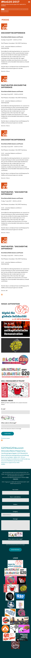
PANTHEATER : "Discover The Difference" (14, 193)
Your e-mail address (15, 497)
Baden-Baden (13, 457)
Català (3, 9)
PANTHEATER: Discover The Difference (13, 86)
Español (3, 11)
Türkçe (7, 11)
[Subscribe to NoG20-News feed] (15, 440)
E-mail (3, 409)
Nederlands (7, 9)
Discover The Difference (13, 33)
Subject (15, 504)
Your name (15, 489)
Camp (23, 451)
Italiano (23, 9)
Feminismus (4, 462)
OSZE (17, 462)
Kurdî (27, 9)
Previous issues (5, 438)
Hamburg (4, 453)
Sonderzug (26, 459)
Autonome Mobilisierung (8, 461)
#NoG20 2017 (10, 2)
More (3, 464)
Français (15, 9)
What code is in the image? (9, 423)
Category (15, 511)
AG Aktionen (19, 461)
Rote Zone (11, 459)
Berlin (3, 457)
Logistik (10, 462)
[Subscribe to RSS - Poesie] (15, 294)
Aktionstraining (11, 455)
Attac (14, 462)
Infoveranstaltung (22, 455)
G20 (3, 447)
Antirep (7, 457)
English (11, 9)
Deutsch (19, 9)
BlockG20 (19, 448)
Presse (18, 451)
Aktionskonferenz (8, 451)
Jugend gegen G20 (14, 453)
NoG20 (10, 447)
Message (15, 519)
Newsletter (24, 453)
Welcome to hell (18, 459)
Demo (3, 455)
